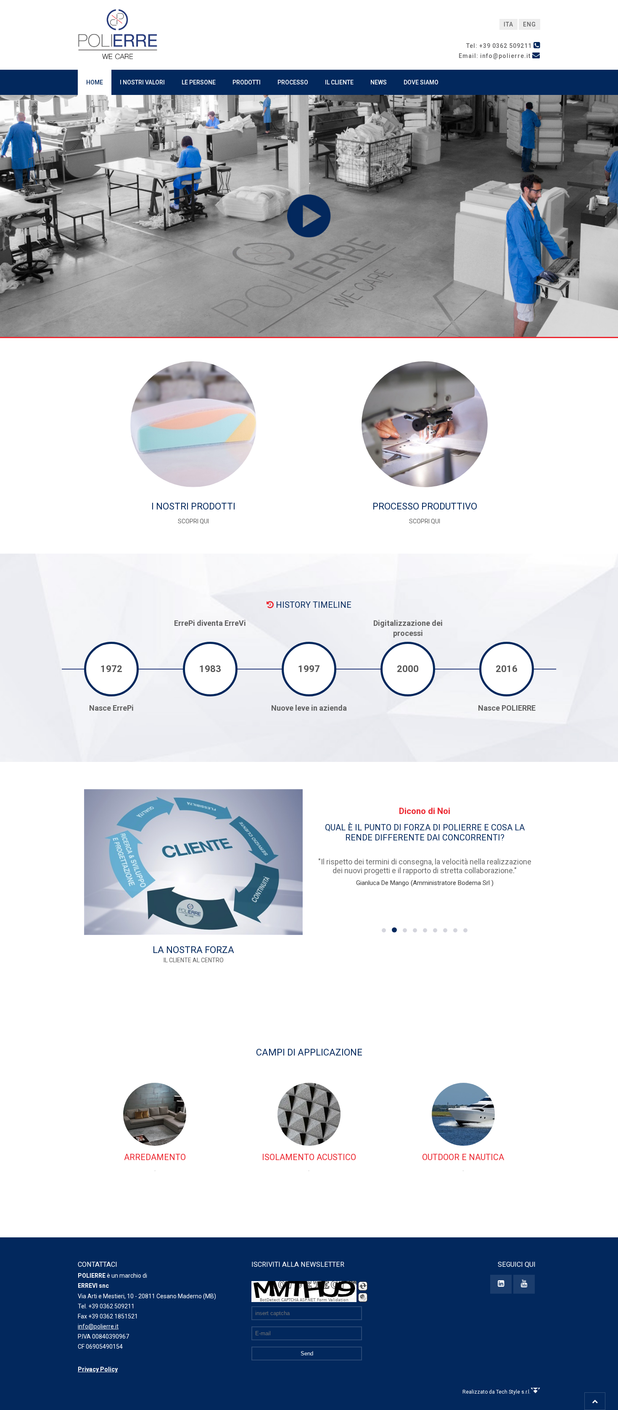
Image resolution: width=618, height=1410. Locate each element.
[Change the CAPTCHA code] (362, 1286)
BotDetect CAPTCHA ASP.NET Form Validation (304, 1300)
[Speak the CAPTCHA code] (362, 1297)
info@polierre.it (98, 1326)
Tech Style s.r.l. (513, 1392)
